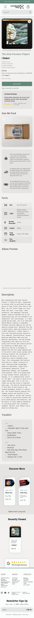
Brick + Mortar (28, 582)
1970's (19, 222)
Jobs (25, 583)
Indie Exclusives (4, 585)
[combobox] (16, 12)
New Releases (5, 578)
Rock (8, 61)
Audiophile (9, 65)
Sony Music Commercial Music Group (23, 215)
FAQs (13, 583)
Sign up (29, 609)
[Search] (30, 12)
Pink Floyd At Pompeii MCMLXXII (24, 493)
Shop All (3, 587)
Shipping (15, 578)
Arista (26, 212)
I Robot (14, 545)
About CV (15, 582)
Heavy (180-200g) (23, 234)
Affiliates (27, 584)
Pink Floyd (9, 490)
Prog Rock (10, 63)
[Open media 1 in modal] (29, 21)
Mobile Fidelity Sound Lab (21, 211)
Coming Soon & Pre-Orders (5, 583)
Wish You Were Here (9, 493)
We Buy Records (26, 579)
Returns (14, 579)
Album (19, 228)
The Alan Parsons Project (16, 54)
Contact (26, 580)
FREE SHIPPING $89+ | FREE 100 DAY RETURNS (17, 1)
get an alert (17, 84)
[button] (5, 6)
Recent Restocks (4, 580)
